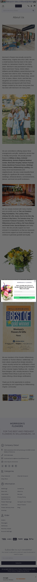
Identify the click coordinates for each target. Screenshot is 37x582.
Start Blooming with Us (24, 297)
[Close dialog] (35, 281)
